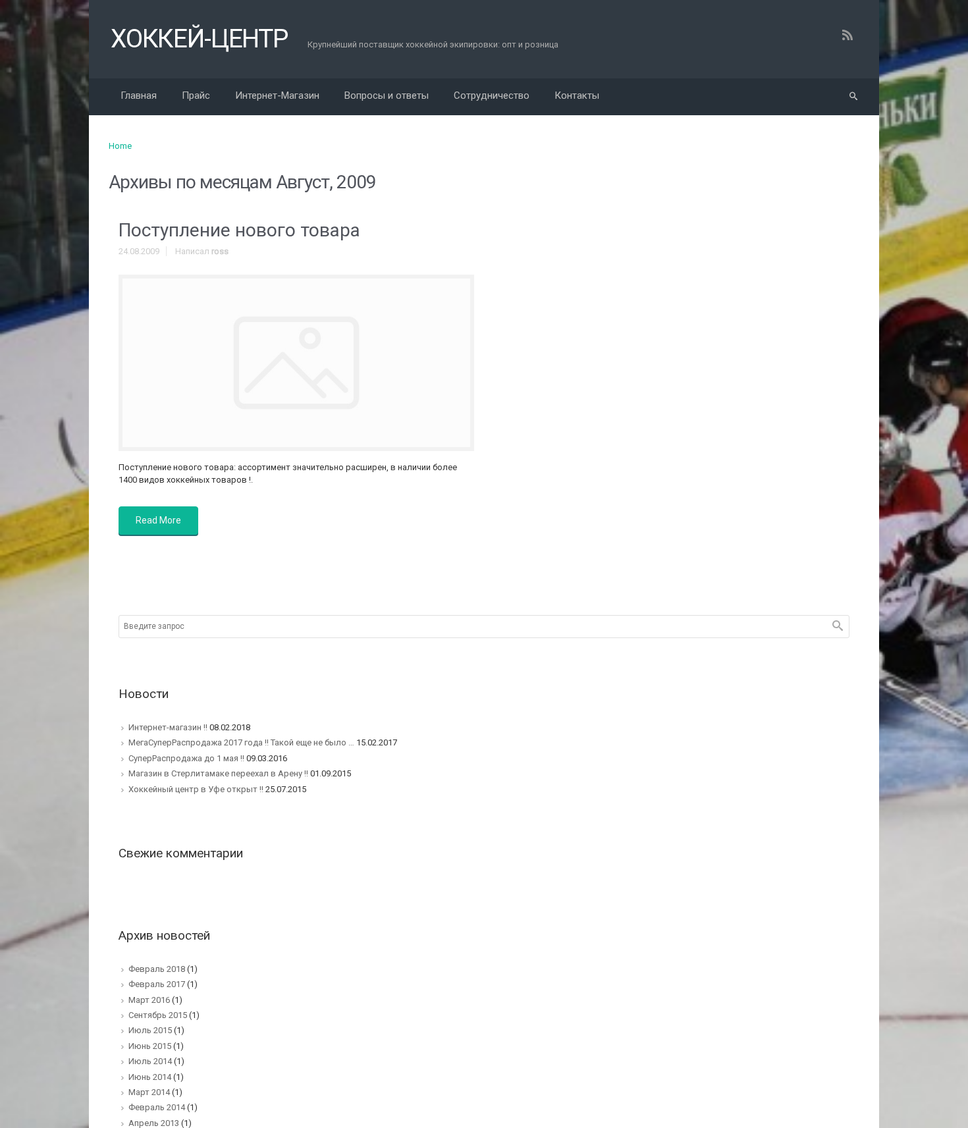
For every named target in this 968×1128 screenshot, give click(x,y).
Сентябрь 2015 (157, 1015)
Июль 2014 (150, 1061)
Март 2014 (149, 1092)
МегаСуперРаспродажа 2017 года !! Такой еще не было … (241, 742)
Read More (158, 520)
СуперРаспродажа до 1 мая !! (186, 758)
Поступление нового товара (239, 230)
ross (220, 251)
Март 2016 (149, 1000)
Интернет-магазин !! (167, 727)
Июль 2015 (150, 1030)
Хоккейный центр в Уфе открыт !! (195, 789)
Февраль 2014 (156, 1107)
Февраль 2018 (156, 969)
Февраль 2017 (156, 984)
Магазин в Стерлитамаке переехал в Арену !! (218, 773)
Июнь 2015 (149, 1046)
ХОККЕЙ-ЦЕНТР (199, 39)
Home (120, 146)
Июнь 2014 (149, 1077)
